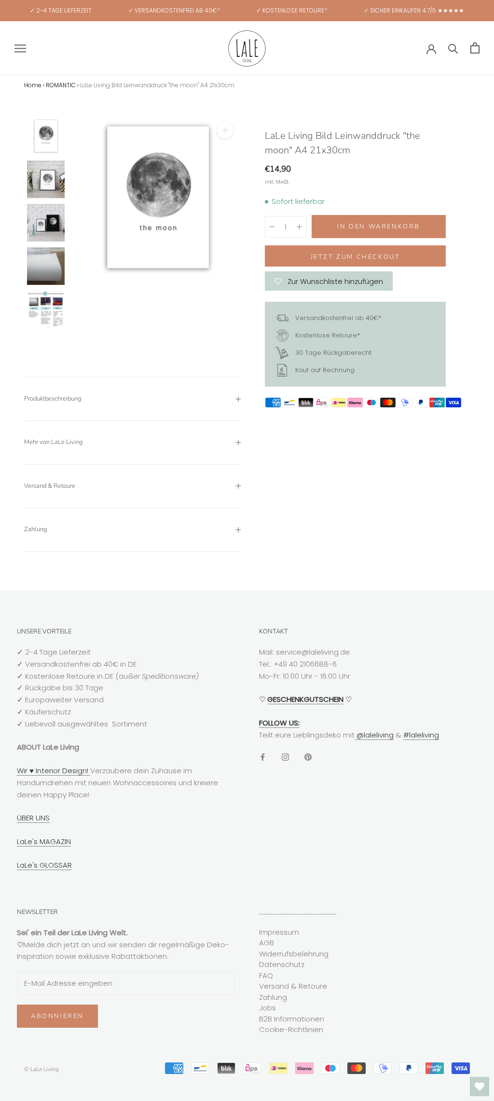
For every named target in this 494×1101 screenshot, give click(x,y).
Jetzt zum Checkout (355, 257)
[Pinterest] (308, 757)
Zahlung (35, 529)
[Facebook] (262, 757)
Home (32, 85)
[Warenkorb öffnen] (475, 48)
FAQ (266, 975)
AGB (266, 943)
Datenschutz (281, 964)
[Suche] (453, 48)
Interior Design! (62, 770)
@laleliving (374, 735)
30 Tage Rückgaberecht (332, 352)
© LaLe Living (41, 1069)
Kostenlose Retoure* (326, 334)
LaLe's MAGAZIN (44, 841)
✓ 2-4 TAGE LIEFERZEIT (61, 10)
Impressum (279, 932)
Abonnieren (57, 1016)
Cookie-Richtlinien (291, 1029)
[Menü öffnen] (20, 48)
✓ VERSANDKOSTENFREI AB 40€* (174, 10)
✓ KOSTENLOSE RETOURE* (291, 10)
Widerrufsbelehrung (294, 954)
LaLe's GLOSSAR (44, 865)
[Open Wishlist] (479, 1086)
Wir (23, 770)
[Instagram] (285, 757)
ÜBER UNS (33, 818)
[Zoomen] (225, 129)
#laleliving (421, 735)
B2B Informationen (291, 1019)
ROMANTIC (61, 85)
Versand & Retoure (49, 486)
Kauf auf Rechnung (324, 369)
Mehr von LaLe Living (53, 442)
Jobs (267, 1008)
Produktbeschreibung (53, 398)
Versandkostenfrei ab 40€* (337, 317)
